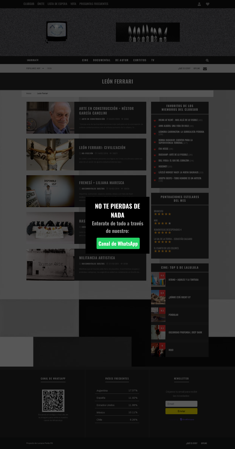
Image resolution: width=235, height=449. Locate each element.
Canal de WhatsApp (118, 243)
